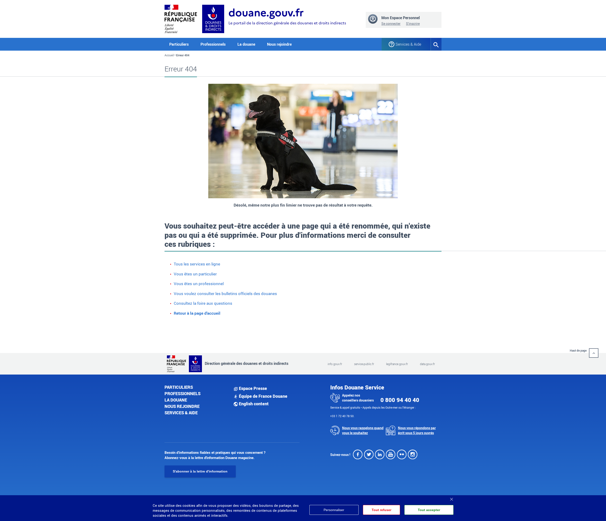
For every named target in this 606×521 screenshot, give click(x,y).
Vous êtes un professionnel (199, 283)
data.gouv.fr (427, 364)
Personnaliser (334, 510)
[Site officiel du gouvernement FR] (181, 18)
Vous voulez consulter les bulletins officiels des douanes (225, 293)
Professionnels (183, 393)
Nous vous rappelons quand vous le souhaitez (362, 430)
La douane (176, 400)
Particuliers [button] (179, 44)
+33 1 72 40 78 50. (342, 416)
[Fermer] (451, 497)
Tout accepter (429, 510)
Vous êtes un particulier (195, 274)
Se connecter (391, 23)
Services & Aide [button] (408, 44)
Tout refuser (381, 510)
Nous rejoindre (279, 44)
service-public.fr (364, 364)
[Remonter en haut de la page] (593, 353)
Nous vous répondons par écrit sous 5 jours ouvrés (417, 430)
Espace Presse (252, 388)
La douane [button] (246, 44)
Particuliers (179, 387)
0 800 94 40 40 (399, 400)
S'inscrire (413, 23)
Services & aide (181, 412)
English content (253, 403)
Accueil (169, 55)
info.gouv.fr (335, 364)
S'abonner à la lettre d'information (200, 471)
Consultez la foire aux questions (203, 303)
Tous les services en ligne (197, 264)
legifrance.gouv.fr (397, 364)
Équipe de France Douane (262, 396)
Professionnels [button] (213, 44)
